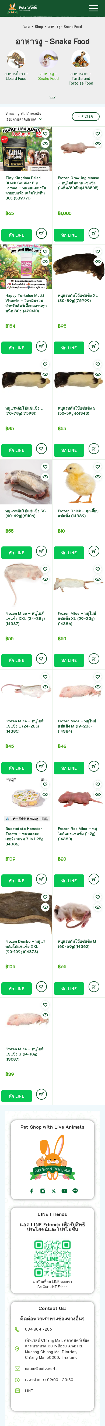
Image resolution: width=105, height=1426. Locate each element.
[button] (50, 97)
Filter (87, 116)
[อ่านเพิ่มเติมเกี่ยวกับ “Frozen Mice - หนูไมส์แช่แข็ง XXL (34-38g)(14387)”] (41, 658)
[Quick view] (45, 143)
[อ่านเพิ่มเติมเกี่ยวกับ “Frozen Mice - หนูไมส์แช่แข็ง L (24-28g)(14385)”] (41, 766)
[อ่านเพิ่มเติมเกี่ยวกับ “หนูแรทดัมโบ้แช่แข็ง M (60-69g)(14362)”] (94, 986)
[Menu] (93, 8)
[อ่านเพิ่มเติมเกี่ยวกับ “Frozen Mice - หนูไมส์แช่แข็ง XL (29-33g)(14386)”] (94, 658)
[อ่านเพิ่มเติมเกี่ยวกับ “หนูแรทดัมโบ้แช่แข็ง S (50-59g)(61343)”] (94, 448)
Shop (39, 26)
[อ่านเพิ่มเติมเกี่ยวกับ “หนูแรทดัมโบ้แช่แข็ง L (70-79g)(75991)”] (41, 448)
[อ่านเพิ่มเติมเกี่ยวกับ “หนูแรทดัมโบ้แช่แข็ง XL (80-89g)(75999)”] (94, 346)
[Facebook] (31, 1191)
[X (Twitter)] (53, 1191)
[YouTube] (64, 1191)
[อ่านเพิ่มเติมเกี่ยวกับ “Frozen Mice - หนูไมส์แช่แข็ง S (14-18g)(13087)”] (41, 1094)
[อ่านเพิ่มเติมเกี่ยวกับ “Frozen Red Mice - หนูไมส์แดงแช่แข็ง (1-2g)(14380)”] (94, 879)
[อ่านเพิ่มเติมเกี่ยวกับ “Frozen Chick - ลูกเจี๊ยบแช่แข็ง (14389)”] (94, 551)
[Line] (75, 1191)
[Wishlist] (45, 133)
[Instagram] (42, 1191)
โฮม (26, 26)
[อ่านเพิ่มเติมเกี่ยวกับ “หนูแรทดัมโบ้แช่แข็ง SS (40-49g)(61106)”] (41, 551)
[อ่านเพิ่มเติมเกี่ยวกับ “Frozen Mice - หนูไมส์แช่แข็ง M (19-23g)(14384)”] (94, 766)
